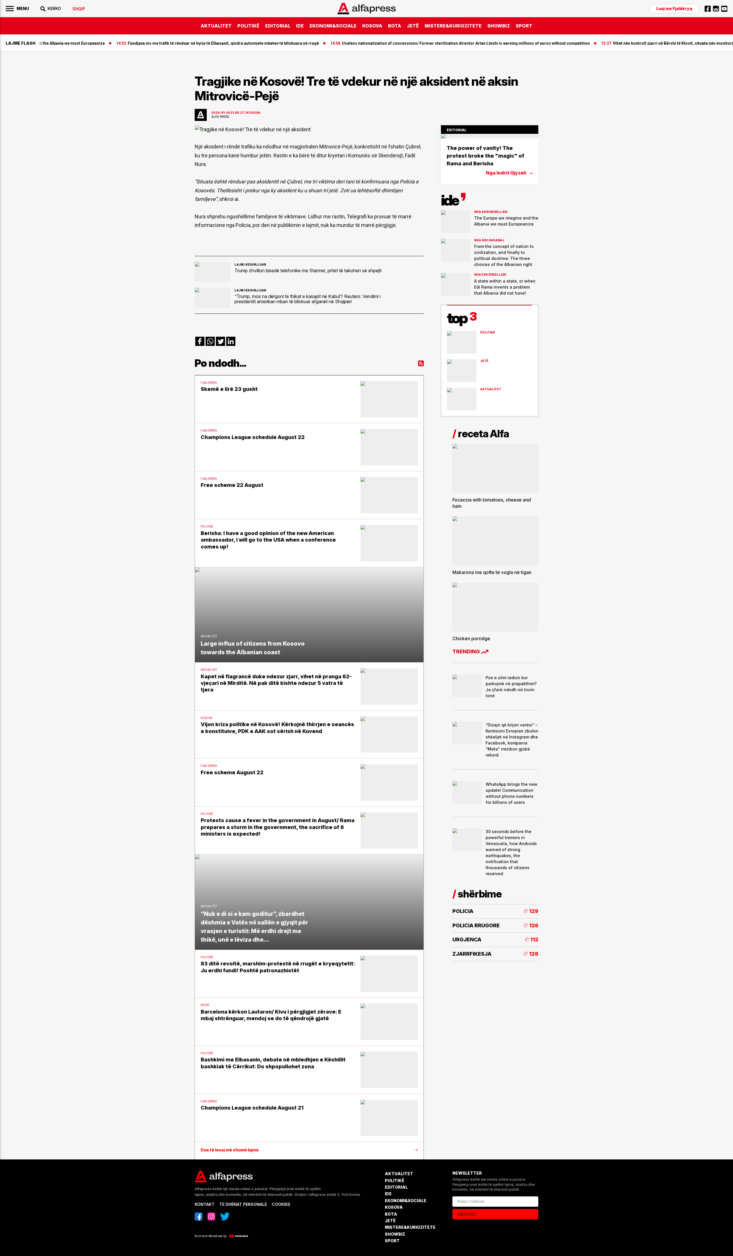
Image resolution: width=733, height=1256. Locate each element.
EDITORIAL (277, 26)
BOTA (394, 26)
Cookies (281, 1204)
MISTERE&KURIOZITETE (453, 26)
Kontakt (204, 1204)
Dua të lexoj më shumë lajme (230, 1150)
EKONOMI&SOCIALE (333, 26)
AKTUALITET (216, 26)
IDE (300, 26)
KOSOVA (372, 26)
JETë (413, 26)
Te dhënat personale (243, 1204)
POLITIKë (248, 26)
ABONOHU (466, 1214)
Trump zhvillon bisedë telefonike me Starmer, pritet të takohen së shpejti (308, 270)
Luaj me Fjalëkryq (674, 8)
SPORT (524, 26)
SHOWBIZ (498, 26)
